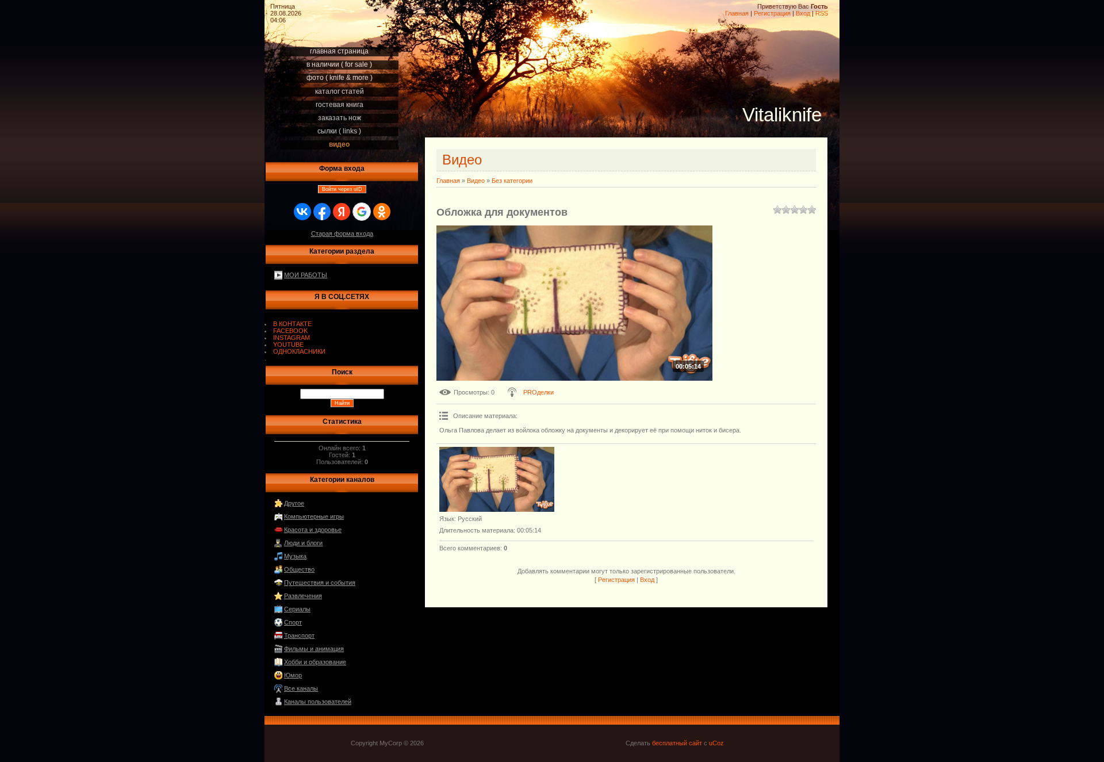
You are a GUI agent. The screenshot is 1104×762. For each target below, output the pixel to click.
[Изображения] (496, 479)
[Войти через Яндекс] (341, 211)
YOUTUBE (288, 344)
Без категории (512, 180)
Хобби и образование (315, 661)
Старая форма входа (342, 233)
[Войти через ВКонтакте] (302, 211)
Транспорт (299, 635)
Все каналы (301, 688)
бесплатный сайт (677, 743)
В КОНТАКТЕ (292, 323)
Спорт (293, 622)
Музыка (295, 556)
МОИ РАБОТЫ (305, 274)
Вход (803, 13)
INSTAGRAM (291, 337)
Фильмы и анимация (314, 648)
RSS (821, 13)
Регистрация (772, 13)
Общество (299, 569)
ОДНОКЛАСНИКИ (299, 351)
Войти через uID (342, 189)
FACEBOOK (290, 330)
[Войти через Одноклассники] (381, 211)
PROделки (538, 392)
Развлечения (303, 595)
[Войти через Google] (361, 211)
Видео (476, 180)
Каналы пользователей (317, 701)
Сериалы (297, 609)
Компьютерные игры (314, 516)
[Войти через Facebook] (322, 211)
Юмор (293, 675)
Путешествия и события (319, 582)
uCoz (716, 743)
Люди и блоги (303, 542)
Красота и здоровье (313, 529)
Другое (294, 503)
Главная (737, 13)
